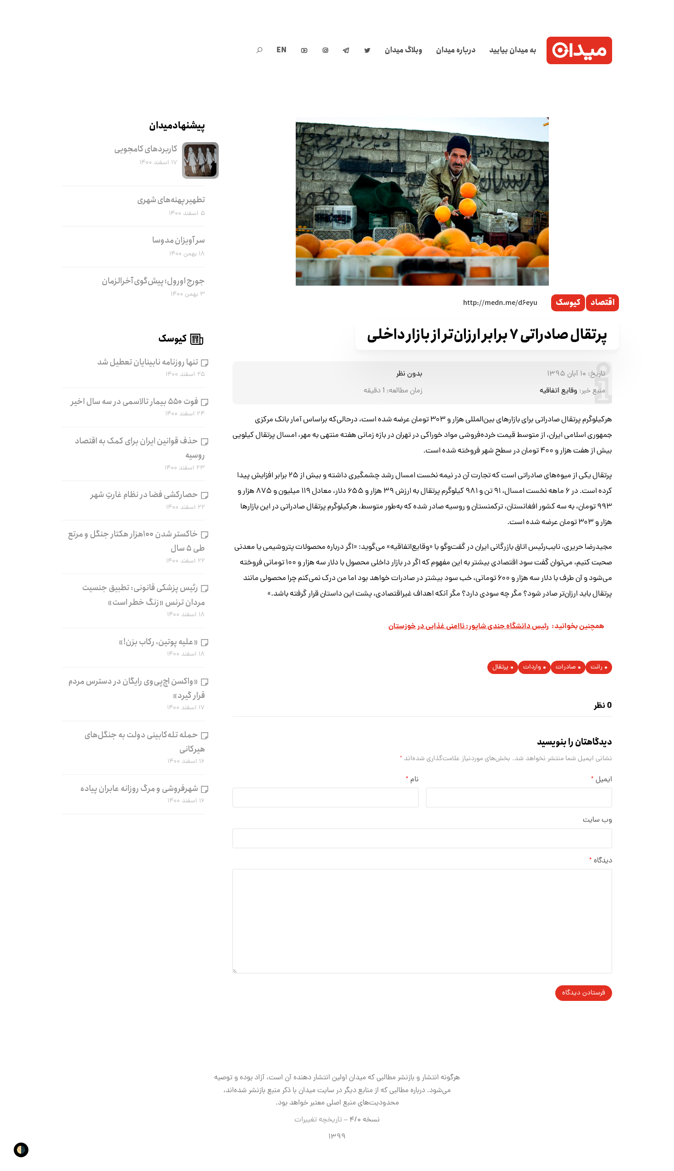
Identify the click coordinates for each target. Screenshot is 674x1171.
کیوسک (568, 303)
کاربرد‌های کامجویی (145, 149)
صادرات (566, 667)
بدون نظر (409, 374)
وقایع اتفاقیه (558, 391)
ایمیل (601, 779)
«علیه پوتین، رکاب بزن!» (158, 641)
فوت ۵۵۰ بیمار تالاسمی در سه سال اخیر (134, 401)
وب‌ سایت (597, 820)
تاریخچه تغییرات (318, 1120)
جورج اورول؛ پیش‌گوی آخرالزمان (153, 281)
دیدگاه (600, 861)
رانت (596, 667)
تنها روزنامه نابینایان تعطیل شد (147, 362)
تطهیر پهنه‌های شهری (171, 199)
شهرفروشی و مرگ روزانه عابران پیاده (139, 788)
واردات (532, 667)
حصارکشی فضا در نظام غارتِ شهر (144, 494)
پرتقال (500, 667)
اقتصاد (602, 303)
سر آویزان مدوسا (178, 240)
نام (412, 779)
